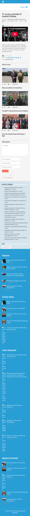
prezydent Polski (9, 59)
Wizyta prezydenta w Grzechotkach (12, 88)
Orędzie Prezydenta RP (11, 191)
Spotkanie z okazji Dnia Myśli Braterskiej (15, 226)
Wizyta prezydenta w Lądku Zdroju (14, 204)
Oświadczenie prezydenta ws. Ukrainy (15, 197)
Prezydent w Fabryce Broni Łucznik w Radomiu (15, 111)
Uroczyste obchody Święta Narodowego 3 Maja (13, 135)
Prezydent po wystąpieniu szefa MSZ (14, 200)
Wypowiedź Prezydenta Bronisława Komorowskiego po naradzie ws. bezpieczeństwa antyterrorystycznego (16, 375)
